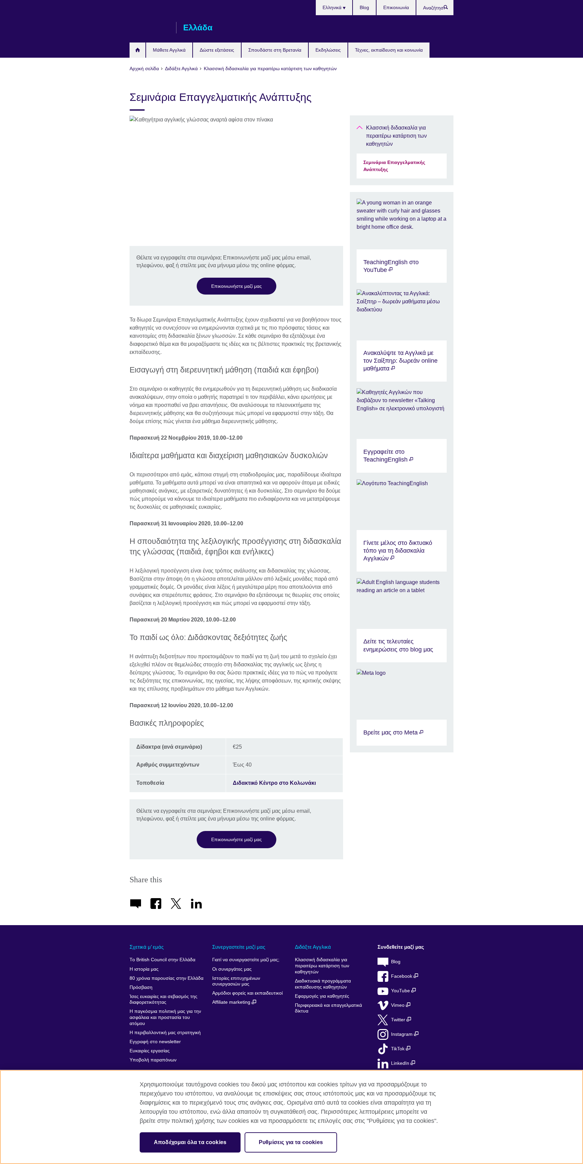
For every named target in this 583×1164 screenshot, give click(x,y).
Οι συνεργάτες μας (232, 969)
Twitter (399, 1019)
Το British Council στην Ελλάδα (162, 959)
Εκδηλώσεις (328, 50)
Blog (364, 7)
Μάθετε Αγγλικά (169, 50)
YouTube (401, 990)
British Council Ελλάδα (149, 27)
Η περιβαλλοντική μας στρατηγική (165, 1032)
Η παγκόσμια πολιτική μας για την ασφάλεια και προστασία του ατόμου (165, 1017)
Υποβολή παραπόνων (153, 1059)
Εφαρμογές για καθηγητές (322, 996)
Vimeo (398, 1005)
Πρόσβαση (141, 987)
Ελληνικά (333, 7)
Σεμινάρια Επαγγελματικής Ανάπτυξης (394, 166)
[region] (291, 1117)
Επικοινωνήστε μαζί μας (236, 286)
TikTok (398, 1048)
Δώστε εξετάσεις (217, 50)
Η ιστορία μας (144, 969)
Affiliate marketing (232, 1002)
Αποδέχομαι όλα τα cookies (190, 1142)
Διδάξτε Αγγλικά (313, 947)
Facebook (402, 976)
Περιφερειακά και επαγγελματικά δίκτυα (328, 1008)
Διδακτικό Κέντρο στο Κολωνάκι (274, 783)
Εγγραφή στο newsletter (155, 1041)
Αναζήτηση (449, 8)
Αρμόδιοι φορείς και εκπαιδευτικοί (247, 993)
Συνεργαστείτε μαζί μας (238, 947)
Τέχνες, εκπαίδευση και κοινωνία (389, 50)
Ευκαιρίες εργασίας (150, 1050)
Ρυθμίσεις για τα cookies (291, 1142)
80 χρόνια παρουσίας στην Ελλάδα (166, 978)
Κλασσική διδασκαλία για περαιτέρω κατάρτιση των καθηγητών (396, 136)
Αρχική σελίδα (137, 50)
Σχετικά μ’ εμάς (147, 947)
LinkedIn (401, 1063)
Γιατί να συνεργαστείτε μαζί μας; (245, 959)
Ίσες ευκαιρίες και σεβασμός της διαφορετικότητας (163, 999)
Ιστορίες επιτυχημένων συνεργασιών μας (236, 981)
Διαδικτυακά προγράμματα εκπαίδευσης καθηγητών (323, 984)
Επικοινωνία (396, 7)
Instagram (402, 1034)
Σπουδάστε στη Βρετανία (274, 50)
